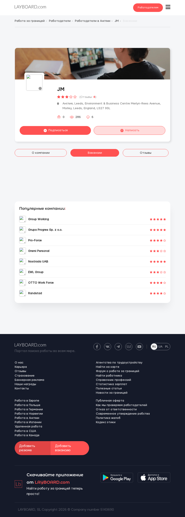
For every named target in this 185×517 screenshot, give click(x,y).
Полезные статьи (109, 388)
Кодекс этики (106, 422)
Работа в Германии (29, 409)
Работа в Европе (27, 400)
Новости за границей (111, 392)
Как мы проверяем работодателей (121, 405)
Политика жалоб (108, 418)
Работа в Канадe (27, 435)
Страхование (25, 375)
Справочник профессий (113, 380)
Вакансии (95, 152)
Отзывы (145, 152)
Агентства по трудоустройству (119, 362)
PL (167, 346)
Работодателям (148, 7)
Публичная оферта (110, 400)
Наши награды (25, 384)
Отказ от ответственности (116, 409)
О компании (41, 152)
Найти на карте (107, 366)
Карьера (21, 366)
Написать (132, 130)
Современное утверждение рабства (123, 413)
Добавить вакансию (63, 448)
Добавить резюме (27, 448)
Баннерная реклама (29, 380)
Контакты (22, 388)
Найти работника (109, 375)
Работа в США (25, 431)
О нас (19, 362)
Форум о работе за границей (117, 371)
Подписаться (58, 130)
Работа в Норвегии (29, 413)
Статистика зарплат (111, 384)
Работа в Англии (27, 418)
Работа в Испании (28, 422)
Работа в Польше (27, 405)
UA (160, 346)
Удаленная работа (28, 426)
